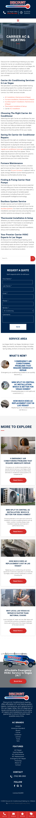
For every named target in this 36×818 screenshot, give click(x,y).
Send (18, 327)
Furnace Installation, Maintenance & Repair (19, 99)
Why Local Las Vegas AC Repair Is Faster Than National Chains (18, 613)
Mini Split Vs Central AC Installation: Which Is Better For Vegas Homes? (18, 512)
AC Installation (15, 108)
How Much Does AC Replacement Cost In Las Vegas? (18, 563)
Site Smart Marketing (14, 803)
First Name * (7, 279)
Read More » (18, 480)
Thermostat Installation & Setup (16, 106)
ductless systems (6, 208)
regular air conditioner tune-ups (12, 149)
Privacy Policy (26, 803)
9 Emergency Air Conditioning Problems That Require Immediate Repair (18, 461)
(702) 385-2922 (12, 13)
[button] (18, 20)
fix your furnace (16, 170)
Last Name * (7, 286)
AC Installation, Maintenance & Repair (18, 97)
